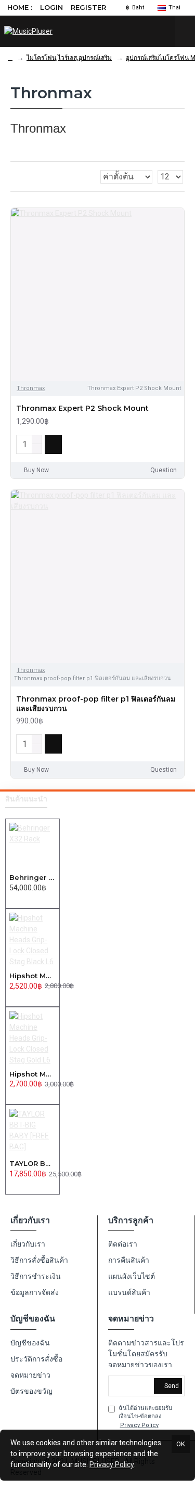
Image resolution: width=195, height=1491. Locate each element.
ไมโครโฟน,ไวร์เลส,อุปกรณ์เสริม (69, 57)
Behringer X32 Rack (32, 877)
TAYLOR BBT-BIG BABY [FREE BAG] (32, 1163)
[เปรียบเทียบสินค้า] (173, 444)
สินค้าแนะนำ (26, 799)
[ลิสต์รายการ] (27, 176)
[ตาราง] (14, 176)
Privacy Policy (111, 1464)
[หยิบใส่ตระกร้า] (12, 899)
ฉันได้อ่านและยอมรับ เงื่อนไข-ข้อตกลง (145, 1417)
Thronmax (31, 388)
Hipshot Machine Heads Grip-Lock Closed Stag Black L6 (32, 975)
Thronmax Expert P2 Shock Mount (82, 408)
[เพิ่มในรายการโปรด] (158, 444)
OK (180, 1444)
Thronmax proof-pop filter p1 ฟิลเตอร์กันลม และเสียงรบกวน (95, 703)
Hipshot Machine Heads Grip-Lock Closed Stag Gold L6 (32, 1074)
